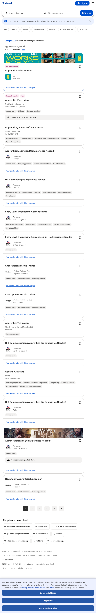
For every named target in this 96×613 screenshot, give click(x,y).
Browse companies (44, 551)
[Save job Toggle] (80, 66)
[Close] (90, 21)
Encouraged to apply (67, 29)
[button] (18, 70)
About (49, 555)
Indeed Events (15, 555)
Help (55, 555)
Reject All (48, 600)
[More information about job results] (24, 46)
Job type (25, 29)
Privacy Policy (27, 587)
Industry (52, 29)
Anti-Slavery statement (24, 564)
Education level (39, 29)
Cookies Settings (48, 593)
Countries (41, 555)
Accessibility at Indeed (45, 564)
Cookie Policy (39, 587)
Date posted (84, 29)
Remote (14, 29)
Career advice (17, 551)
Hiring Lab (6, 551)
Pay (5, 29)
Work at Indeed (29, 555)
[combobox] (22, 13)
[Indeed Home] (7, 3)
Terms (51, 587)
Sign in (84, 3)
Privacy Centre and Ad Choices (14, 568)
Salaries (5, 555)
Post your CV (10, 40)
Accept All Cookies (48, 608)
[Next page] (61, 508)
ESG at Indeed (7, 559)
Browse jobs (29, 551)
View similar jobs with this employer (20, 87)
